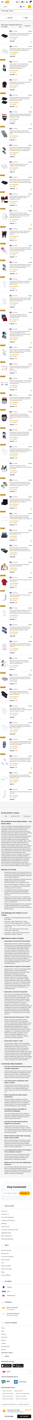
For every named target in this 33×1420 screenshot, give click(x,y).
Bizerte (3, 1340)
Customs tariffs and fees (9, 1230)
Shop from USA (7, 1391)
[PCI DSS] (5, 1381)
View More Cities (6, 1353)
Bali (6, 816)
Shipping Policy (6, 1233)
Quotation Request (7, 1217)
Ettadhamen (5, 1346)
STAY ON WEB (8, 1416)
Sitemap (4, 1223)
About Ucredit (6, 1266)
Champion (26, 816)
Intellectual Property (8, 1220)
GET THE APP (24, 1416)
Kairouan (4, 1337)
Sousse (3, 1334)
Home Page (4, 11)
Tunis (3, 1328)
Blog (2, 1272)
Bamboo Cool (15, 816)
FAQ (2, 1263)
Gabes (3, 1343)
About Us (4, 1211)
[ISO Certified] (19, 1381)
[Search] (29, 6)
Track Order (5, 1227)
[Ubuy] (7, 2)
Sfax (2, 1331)
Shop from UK (18, 1391)
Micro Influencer (6, 1236)
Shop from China (21, 1396)
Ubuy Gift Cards (6, 1269)
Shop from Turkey (8, 1399)
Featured (27, 26)
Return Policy (5, 1260)
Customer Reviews (7, 1256)
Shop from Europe (21, 1399)
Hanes (30, 31)
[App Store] (6, 1366)
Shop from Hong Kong (22, 1393)
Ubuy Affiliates (6, 1275)
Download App (6, 1250)
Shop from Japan (8, 1393)
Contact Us (5, 1214)
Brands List (4, 1253)
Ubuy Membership (7, 1239)
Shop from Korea (8, 1396)
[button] (18, 2)
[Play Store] (18, 1366)
